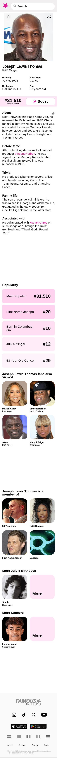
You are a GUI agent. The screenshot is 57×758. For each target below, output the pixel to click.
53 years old (38, 89)
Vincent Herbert (25, 153)
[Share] (8, 17)
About (10, 745)
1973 (15, 80)
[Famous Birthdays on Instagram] (12, 714)
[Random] (49, 16)
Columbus (9, 89)
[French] (28, 736)
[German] (48, 736)
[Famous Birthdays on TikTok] (22, 714)
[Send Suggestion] (53, 113)
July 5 (6, 80)
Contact (22, 745)
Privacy (34, 745)
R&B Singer (10, 70)
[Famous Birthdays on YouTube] (43, 714)
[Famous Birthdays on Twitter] (32, 714)
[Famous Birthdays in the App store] (19, 726)
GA (19, 89)
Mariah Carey (38, 222)
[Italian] (38, 736)
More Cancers (13, 612)
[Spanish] (9, 736)
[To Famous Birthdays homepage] (5, 6)
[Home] (28, 702)
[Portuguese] (19, 736)
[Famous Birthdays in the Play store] (38, 726)
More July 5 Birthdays (19, 570)
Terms (47, 745)
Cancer (34, 80)
